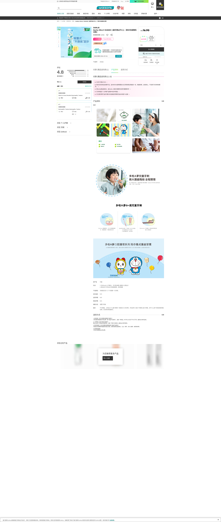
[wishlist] (107, 35)
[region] (110, 520)
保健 (78, 13)
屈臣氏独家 (70, 13)
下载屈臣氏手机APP (105, 1)
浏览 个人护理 (62, 123)
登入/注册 (107, 358)
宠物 (129, 13)
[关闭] (218, 520)
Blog (122, 1)
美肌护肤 (86, 13)
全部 (58, 86)
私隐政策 (112, 520)
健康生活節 (60, 13)
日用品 (136, 13)
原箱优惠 (144, 13)
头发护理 (115, 13)
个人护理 (107, 13)
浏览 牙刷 (61, 127)
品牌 (155, 13)
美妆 (99, 13)
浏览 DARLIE (62, 132)
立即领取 (118, 56)
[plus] (161, 45)
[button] (160, 5)
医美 (93, 13)
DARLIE (96, 28)
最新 (62, 86)
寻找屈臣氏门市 (115, 1)
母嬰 (123, 13)
